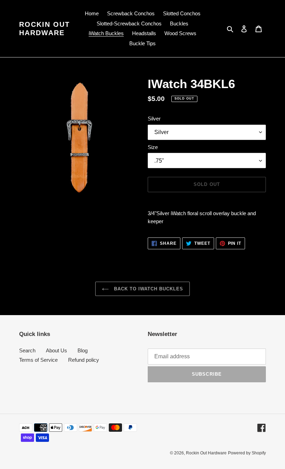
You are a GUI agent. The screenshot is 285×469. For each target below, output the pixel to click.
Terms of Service (38, 360)
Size (153, 147)
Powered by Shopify (247, 453)
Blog (83, 350)
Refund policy (83, 360)
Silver (154, 119)
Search (27, 350)
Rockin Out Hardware (44, 29)
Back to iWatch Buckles (148, 288)
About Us (56, 350)
